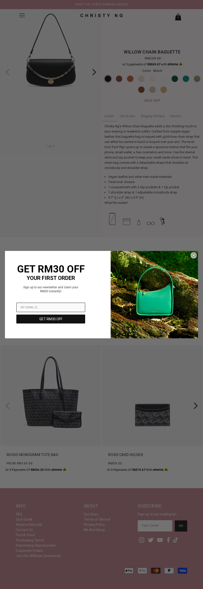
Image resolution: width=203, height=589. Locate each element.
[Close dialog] (193, 255)
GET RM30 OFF (50, 319)
